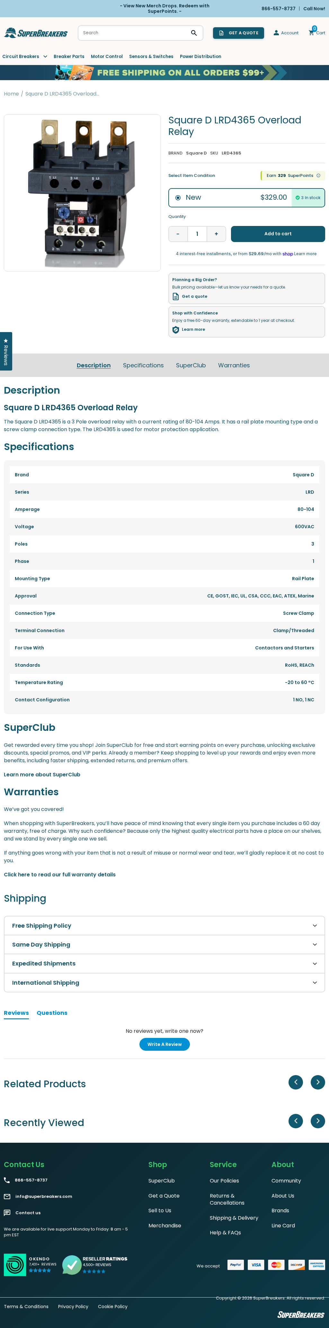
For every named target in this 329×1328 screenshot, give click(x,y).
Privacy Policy (73, 1306)
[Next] (318, 1082)
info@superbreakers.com (43, 1196)
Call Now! (314, 8)
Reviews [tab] (16, 1013)
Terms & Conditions (26, 1306)
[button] (43, 1268)
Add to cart (278, 233)
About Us (282, 1195)
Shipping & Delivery (234, 1218)
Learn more (193, 329)
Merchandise (164, 1225)
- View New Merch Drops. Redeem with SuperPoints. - (164, 8)
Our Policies (224, 1180)
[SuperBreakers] (36, 33)
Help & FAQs (225, 1232)
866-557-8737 (31, 1180)
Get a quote (194, 296)
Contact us (27, 1213)
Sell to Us (159, 1210)
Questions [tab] (52, 1013)
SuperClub (191, 365)
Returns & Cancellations (227, 1199)
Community (286, 1180)
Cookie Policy (113, 1306)
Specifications (143, 365)
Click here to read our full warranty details (60, 874)
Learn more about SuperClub (42, 774)
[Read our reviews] (95, 1265)
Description (94, 365)
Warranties (234, 365)
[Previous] (296, 1082)
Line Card (283, 1225)
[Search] (194, 33)
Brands (280, 1210)
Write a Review (168, 1046)
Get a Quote (164, 1195)
